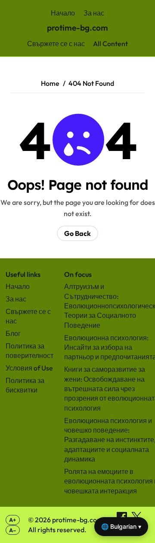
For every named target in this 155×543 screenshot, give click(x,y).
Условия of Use (29, 368)
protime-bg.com (77, 27)
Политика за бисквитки (25, 385)
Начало (63, 13)
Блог (13, 333)
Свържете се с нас (56, 43)
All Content (110, 43)
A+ (12, 519)
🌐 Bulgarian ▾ (121, 526)
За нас (94, 13)
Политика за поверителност (29, 351)
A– (12, 530)
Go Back (77, 233)
